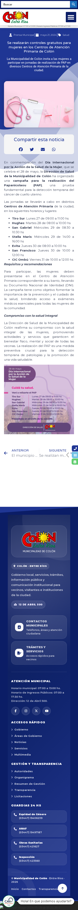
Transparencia (24, 790)
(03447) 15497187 (30, 832)
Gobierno (21, 729)
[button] (71, 17)
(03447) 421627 (29, 846)
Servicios (21, 748)
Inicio (15, 889)
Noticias (20, 742)
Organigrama (24, 777)
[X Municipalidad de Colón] (36, 711)
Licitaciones (23, 796)
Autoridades (23, 771)
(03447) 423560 (29, 860)
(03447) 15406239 (30, 818)
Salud (66, 34)
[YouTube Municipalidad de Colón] (46, 711)
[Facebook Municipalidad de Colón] (15, 711)
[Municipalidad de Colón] (39, 541)
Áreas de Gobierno (28, 735)
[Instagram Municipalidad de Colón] (26, 711)
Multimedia (22, 754)
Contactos (29, 889)
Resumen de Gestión (29, 783)
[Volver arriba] (62, 888)
